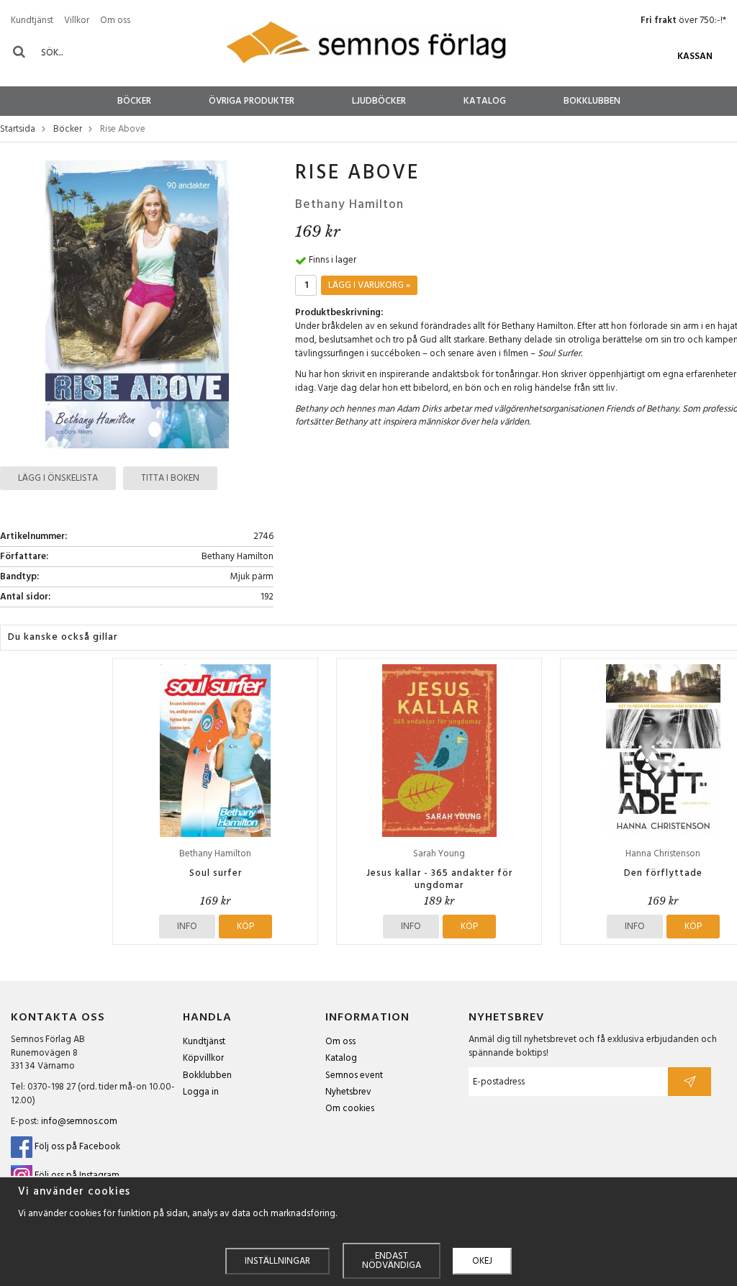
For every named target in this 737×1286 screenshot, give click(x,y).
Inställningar (277, 1261)
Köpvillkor (203, 1058)
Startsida (17, 130)
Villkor (76, 20)
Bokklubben (592, 101)
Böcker (134, 101)
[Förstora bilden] (137, 304)
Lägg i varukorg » (369, 285)
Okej (482, 1261)
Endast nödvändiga (391, 1261)
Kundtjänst (32, 20)
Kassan (695, 56)
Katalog (485, 101)
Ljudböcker (379, 101)
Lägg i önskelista (58, 478)
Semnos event (354, 1075)
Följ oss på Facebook (76, 1146)
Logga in (201, 1092)
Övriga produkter (251, 101)
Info (187, 926)
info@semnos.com (79, 1121)
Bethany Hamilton (349, 204)
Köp (245, 926)
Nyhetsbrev (348, 1092)
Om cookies (349, 1108)
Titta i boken (170, 478)
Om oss (115, 20)
